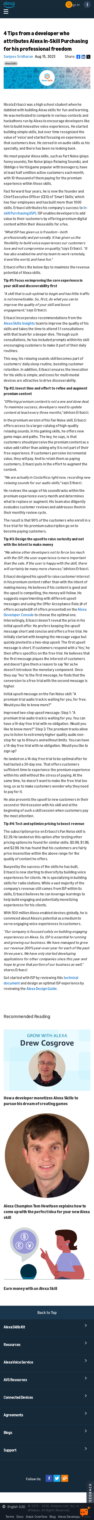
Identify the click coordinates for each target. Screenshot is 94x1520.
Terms (9, 1516)
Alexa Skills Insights (19, 323)
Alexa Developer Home (74, 1516)
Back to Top (47, 1312)
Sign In (75, 5)
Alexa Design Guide (41, 988)
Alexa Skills (11, 63)
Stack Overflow (36, 1516)
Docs (20, 1516)
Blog (53, 1516)
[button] (15, 1506)
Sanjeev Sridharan (18, 56)
